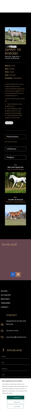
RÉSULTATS (5, 299)
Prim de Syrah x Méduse (15, 169)
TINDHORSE (5, 303)
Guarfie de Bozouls (15, 199)
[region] (15, 394)
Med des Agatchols (15, 167)
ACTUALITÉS (6, 295)
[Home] (6, 10)
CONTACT (4, 307)
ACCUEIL (4, 291)
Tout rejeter (17, 406)
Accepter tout (17, 397)
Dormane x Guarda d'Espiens (15, 202)
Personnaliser (17, 402)
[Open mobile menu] (27, 6)
